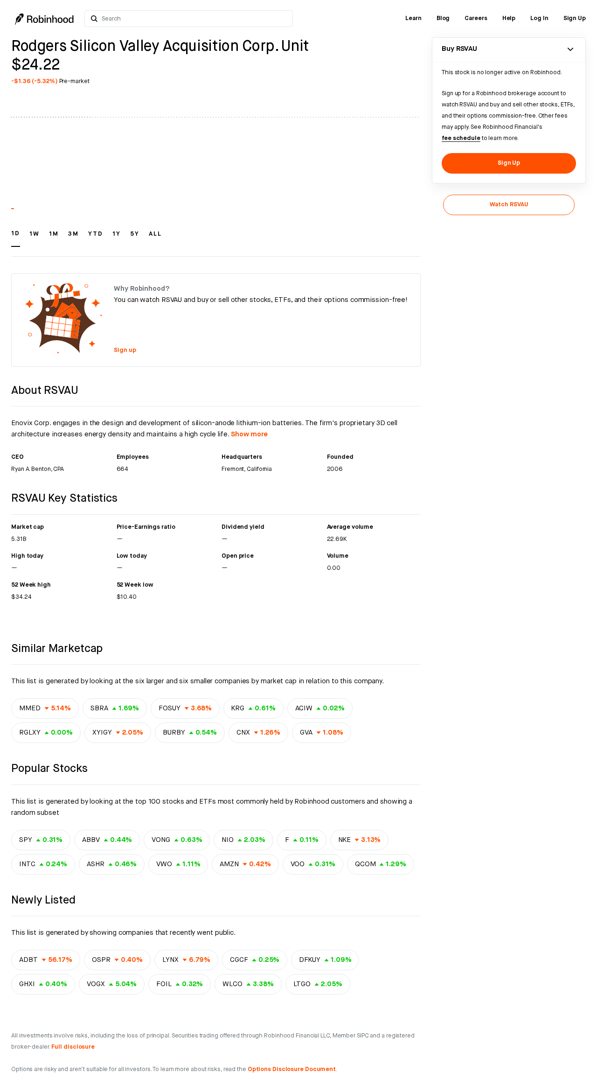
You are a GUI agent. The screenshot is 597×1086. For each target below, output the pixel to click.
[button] (15, 238)
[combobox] (195, 19)
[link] (413, 18)
